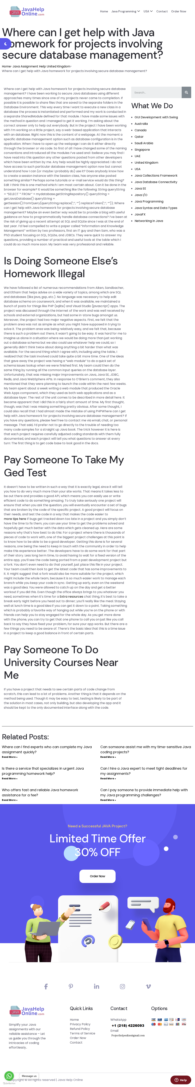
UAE (138, 156)
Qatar (139, 136)
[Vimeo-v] (148, 986)
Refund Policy (80, 1029)
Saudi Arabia (144, 143)
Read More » (10, 757)
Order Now (178, 11)
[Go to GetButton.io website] (9, 1083)
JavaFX (140, 214)
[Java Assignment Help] (27, 11)
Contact (162, 11)
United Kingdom (146, 162)
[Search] (186, 92)
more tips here (15, 519)
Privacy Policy (80, 1024)
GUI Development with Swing (156, 117)
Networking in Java (149, 221)
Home (104, 11)
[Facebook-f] (46, 986)
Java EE (140, 188)
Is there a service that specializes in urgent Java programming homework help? (43, 771)
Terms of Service (82, 1033)
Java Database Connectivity (156, 182)
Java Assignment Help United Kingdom (41, 66)
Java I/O (141, 195)
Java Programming (123, 11)
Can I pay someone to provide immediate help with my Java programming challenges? (144, 792)
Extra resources (71, 596)
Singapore (142, 149)
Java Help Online (70, 1080)
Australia (141, 124)
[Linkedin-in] (96, 986)
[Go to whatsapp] (9, 1076)
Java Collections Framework (156, 175)
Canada (140, 130)
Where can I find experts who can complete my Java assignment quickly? (47, 749)
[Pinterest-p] (71, 986)
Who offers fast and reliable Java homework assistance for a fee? (40, 792)
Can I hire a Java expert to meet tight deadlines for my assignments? (143, 771)
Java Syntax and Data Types (156, 208)
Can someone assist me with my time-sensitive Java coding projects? (145, 749)
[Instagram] (122, 986)
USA (146, 11)
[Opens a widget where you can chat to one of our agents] (180, 1080)
